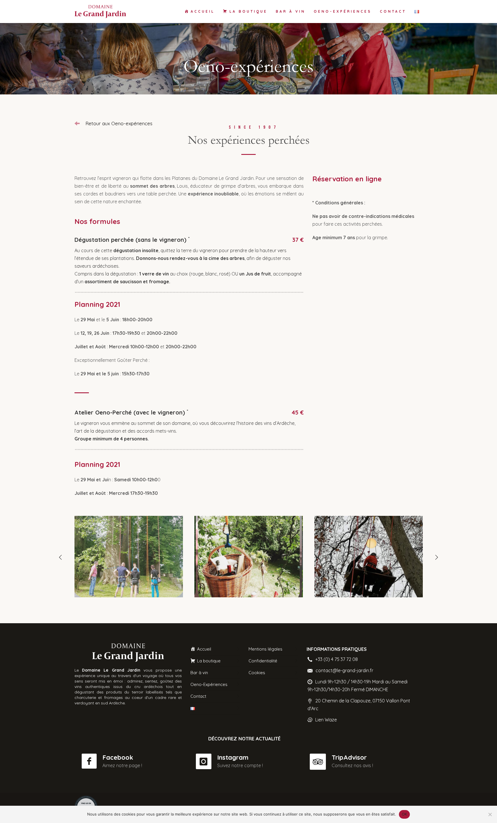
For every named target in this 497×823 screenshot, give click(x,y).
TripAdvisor (349, 757)
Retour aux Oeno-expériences (118, 123)
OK (404, 814)
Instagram (232, 757)
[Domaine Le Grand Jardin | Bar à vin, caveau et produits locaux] (128, 556)
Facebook (117, 757)
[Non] (490, 814)
